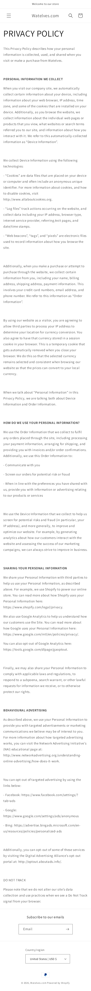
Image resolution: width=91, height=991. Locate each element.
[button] (9, 15)
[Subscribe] (67, 929)
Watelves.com (38, 982)
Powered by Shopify (58, 982)
